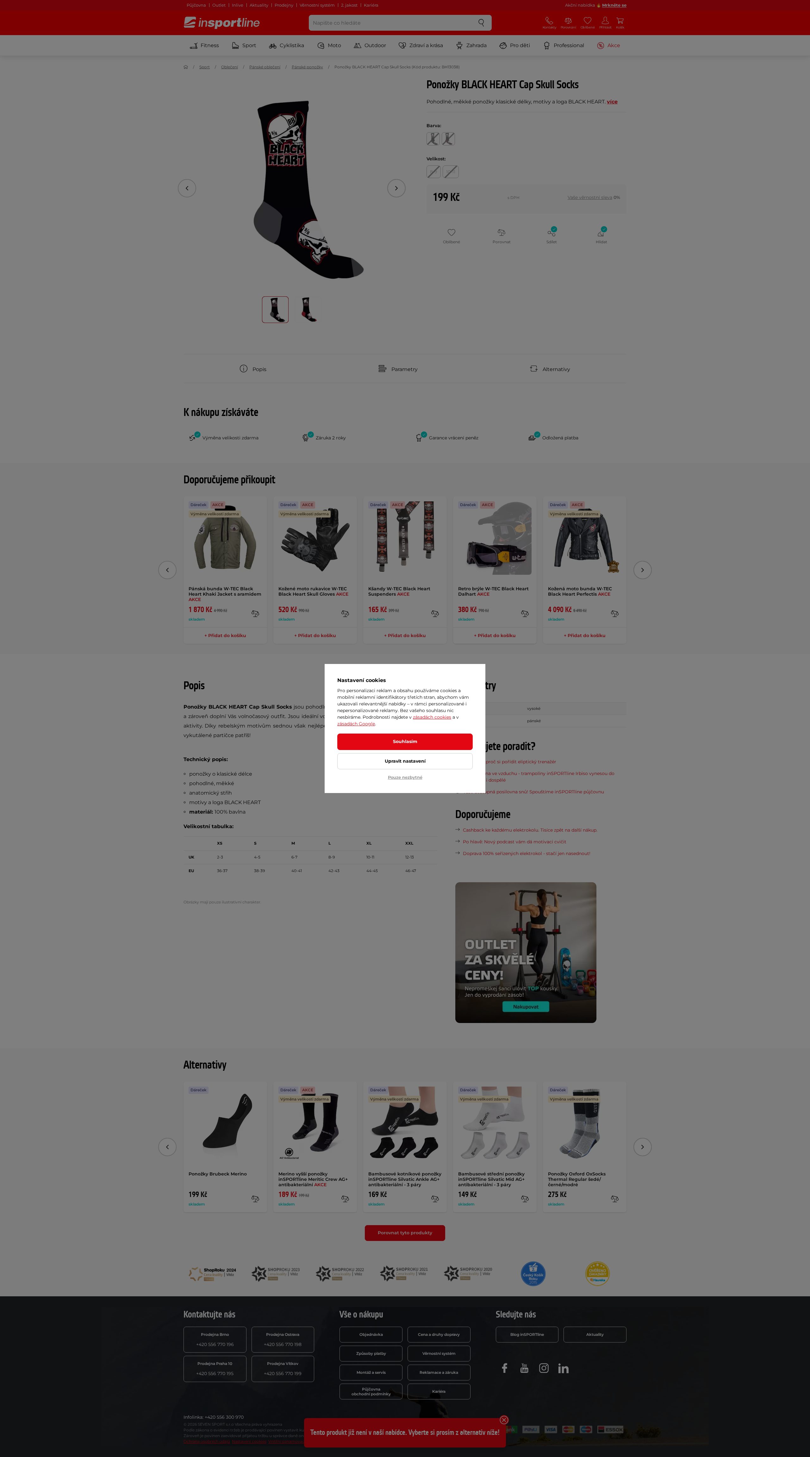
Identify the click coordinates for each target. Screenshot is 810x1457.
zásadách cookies (432, 717)
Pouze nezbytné (405, 777)
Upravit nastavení (405, 761)
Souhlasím (405, 741)
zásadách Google (356, 724)
